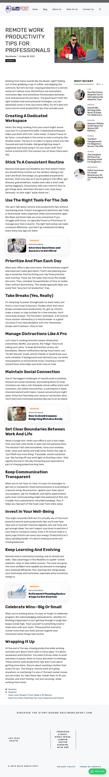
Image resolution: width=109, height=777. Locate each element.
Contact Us (88, 9)
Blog (45, 9)
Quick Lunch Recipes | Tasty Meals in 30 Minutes (30, 695)
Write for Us (72, 9)
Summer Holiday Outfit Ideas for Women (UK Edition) (95, 127)
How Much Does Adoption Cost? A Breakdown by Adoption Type (95, 96)
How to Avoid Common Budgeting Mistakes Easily (46, 417)
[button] (100, 9)
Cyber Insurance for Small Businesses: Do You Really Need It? (95, 175)
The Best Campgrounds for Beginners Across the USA (95, 142)
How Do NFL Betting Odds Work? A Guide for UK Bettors (94, 111)
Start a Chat (99, 771)
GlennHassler (10, 56)
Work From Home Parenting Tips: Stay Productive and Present (36, 698)
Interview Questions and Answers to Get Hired (44, 249)
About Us (57, 9)
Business (10, 61)
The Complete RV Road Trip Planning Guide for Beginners (94, 158)
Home (35, 9)
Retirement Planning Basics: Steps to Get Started (47, 595)
